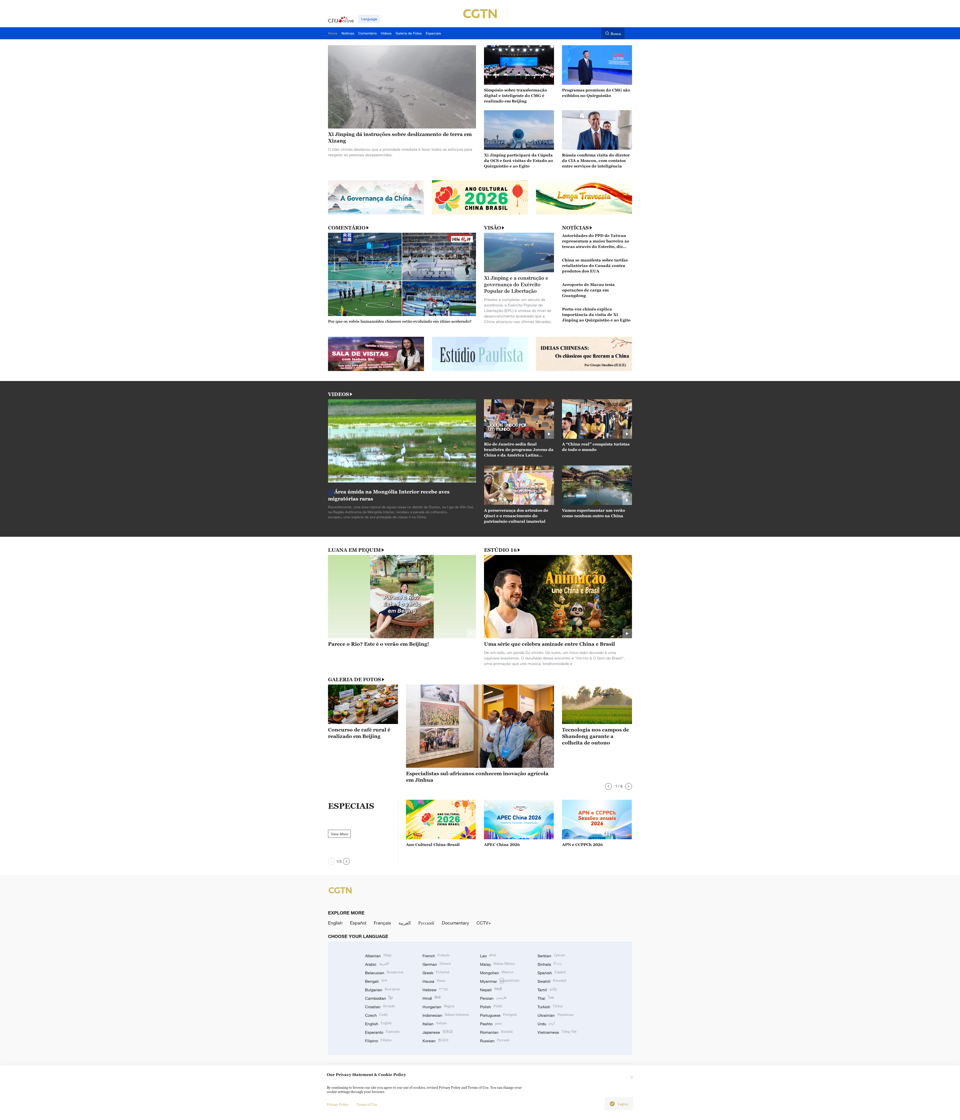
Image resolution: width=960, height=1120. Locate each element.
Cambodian (379, 998)
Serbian (551, 955)
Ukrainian (556, 1015)
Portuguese (498, 1015)
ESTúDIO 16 (500, 550)
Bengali (376, 981)
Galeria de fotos (354, 679)
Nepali (491, 989)
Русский (426, 923)
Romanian (496, 1032)
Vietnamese (557, 1032)
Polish (491, 1006)
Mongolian (496, 972)
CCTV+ (483, 923)
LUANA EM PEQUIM (354, 550)
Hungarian (438, 1006)
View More (339, 834)
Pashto (491, 1023)
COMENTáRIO (347, 228)
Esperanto (382, 1032)
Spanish (552, 972)
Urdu (546, 1023)
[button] (608, 786)
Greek (435, 972)
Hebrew (435, 989)
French (435, 955)
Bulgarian (382, 989)
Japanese (437, 1032)
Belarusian (384, 972)
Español (358, 923)
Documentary (455, 923)
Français (382, 923)
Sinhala (550, 964)
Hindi (431, 998)
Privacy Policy (337, 1104)
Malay (497, 964)
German (436, 964)
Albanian (378, 955)
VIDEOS (338, 394)
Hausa (433, 981)
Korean (435, 1040)
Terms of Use (366, 1104)
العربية (404, 923)
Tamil (547, 989)
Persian (493, 998)
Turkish (550, 1006)
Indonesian (445, 1015)
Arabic (377, 964)
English (335, 923)
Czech (376, 1015)
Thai (546, 998)
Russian (495, 1040)
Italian (434, 1023)
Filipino (378, 1040)
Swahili (552, 981)
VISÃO (492, 228)
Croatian (380, 1006)
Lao (488, 955)
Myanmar (499, 981)
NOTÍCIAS (575, 228)
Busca (616, 34)
